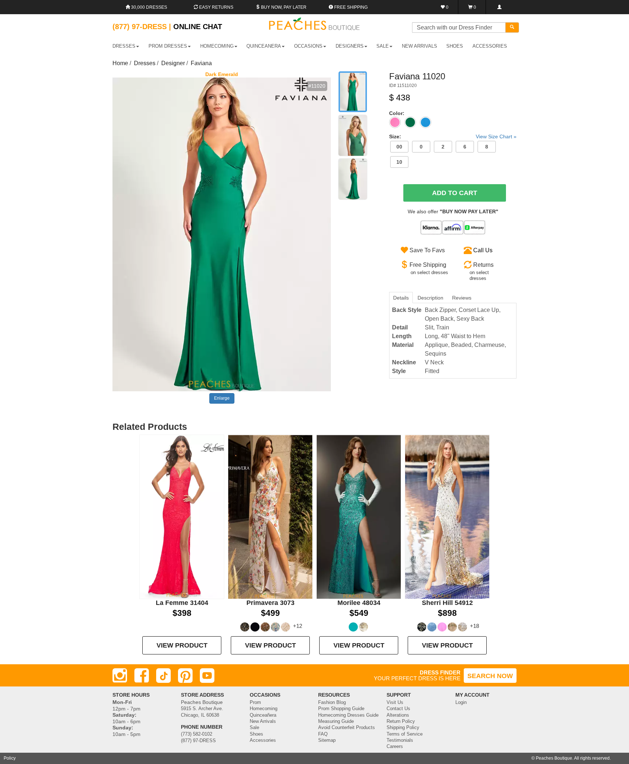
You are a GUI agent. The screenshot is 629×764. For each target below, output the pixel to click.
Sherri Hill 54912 (447, 602)
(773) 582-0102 (196, 734)
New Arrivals (419, 46)
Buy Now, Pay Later (283, 7)
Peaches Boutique (554, 758)
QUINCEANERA (263, 46)
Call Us (482, 250)
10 (399, 162)
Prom (255, 702)
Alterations (398, 715)
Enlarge (222, 398)
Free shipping (350, 7)
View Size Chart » (496, 136)
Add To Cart (454, 193)
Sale (254, 727)
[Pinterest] (185, 675)
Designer (173, 63)
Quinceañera (263, 715)
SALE (382, 46)
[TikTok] (163, 675)
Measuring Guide (336, 721)
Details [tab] (401, 298)
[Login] (499, 7)
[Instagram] (119, 675)
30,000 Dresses (148, 7)
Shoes (256, 734)
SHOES (454, 46)
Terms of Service (405, 734)
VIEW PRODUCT (182, 645)
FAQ (323, 734)
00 (399, 147)
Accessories (263, 740)
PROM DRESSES (168, 46)
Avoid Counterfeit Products (346, 727)
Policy (10, 758)
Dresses (144, 63)
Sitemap (327, 740)
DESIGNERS (350, 46)
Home (120, 63)
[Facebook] (141, 675)
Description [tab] (430, 298)
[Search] (512, 27)
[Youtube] (207, 675)
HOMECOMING (217, 46)
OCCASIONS (308, 46)
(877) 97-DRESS (198, 740)
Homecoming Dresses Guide (348, 715)
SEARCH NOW (490, 676)
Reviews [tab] (461, 298)
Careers (395, 746)
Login (461, 702)
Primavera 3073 (270, 602)
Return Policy (401, 721)
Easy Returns (215, 7)
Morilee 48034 (358, 602)
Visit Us (395, 702)
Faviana (201, 63)
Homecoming (263, 708)
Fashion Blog (332, 702)
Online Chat (197, 27)
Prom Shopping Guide (341, 708)
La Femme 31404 (182, 602)
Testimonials (400, 740)
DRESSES (123, 46)
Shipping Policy (403, 727)
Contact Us (398, 708)
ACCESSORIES (489, 46)
